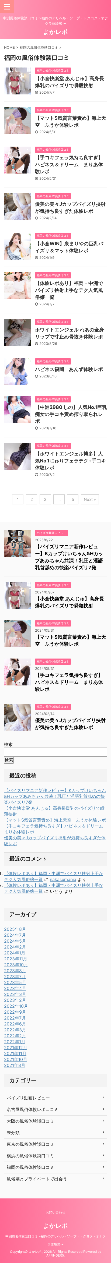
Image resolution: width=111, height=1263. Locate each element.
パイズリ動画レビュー (28, 1098)
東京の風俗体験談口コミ (30, 1144)
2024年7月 (15, 935)
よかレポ (55, 31)
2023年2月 (15, 1000)
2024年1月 (14, 953)
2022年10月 (16, 1006)
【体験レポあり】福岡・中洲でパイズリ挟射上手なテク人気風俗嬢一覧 (69, 290)
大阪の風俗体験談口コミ (30, 1121)
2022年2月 (15, 1035)
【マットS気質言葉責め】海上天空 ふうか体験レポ (55, 820)
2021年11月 (15, 1053)
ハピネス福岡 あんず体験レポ (69, 369)
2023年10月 (16, 964)
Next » (90, 499)
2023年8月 (15, 970)
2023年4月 (15, 988)
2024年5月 (15, 941)
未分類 (13, 1132)
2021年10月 (15, 1059)
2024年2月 (15, 947)
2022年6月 (15, 1024)
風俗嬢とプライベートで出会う (37, 1178)
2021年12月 (15, 1047)
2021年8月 (14, 1065)
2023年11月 (15, 958)
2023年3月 (15, 994)
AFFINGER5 (55, 1255)
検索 (8, 744)
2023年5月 (15, 982)
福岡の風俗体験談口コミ (30, 1167)
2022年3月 (15, 1029)
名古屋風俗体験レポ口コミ (32, 1109)
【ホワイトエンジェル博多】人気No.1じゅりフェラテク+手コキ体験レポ (70, 460)
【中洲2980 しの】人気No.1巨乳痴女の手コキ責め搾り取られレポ (71, 414)
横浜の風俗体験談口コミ (30, 1155)
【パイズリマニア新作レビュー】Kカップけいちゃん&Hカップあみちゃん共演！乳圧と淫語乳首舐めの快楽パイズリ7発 (55, 796)
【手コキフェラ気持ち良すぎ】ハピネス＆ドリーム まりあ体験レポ (69, 164)
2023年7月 (15, 976)
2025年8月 (15, 929)
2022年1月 (14, 1041)
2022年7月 (15, 1018)
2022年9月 (15, 1012)
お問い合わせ (55, 1212)
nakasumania (63, 879)
